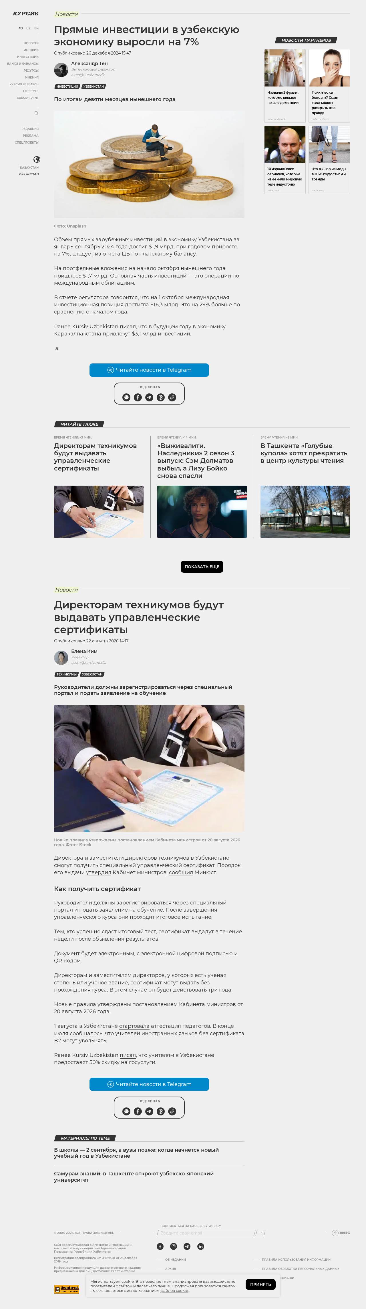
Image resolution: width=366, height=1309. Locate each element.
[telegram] (187, 1246)
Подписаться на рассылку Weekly (190, 1226)
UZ (28, 28)
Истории (31, 50)
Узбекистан (28, 174)
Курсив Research (24, 84)
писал (128, 326)
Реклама (31, 136)
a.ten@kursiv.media (88, 75)
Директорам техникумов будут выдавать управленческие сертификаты (95, 457)
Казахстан (29, 168)
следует (83, 254)
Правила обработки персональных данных (300, 1269)
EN (36, 28)
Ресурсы (31, 71)
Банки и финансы (23, 64)
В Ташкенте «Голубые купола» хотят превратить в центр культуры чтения (303, 453)
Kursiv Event (28, 98)
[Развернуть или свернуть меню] (37, 113)
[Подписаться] (260, 1233)
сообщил (181, 872)
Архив (170, 1269)
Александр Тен (89, 63)
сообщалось (86, 1033)
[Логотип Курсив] (26, 13)
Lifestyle (31, 91)
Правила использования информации (296, 1260)
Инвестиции (28, 57)
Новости (31, 43)
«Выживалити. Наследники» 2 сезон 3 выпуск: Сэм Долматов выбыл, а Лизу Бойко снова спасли (195, 461)
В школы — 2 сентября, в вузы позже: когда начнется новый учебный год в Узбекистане (136, 1153)
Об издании (175, 1260)
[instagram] (173, 1246)
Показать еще (202, 566)
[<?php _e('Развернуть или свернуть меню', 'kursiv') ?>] (36, 159)
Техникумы (67, 674)
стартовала (134, 1026)
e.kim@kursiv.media (88, 662)
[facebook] (160, 1246)
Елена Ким (84, 651)
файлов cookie (174, 1290)
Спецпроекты (27, 142)
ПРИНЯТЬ (260, 1284)
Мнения (32, 77)
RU (20, 28)
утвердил (98, 872)
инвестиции (67, 87)
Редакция (30, 129)
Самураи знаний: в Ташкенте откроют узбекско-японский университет (134, 1177)
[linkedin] (200, 1246)
